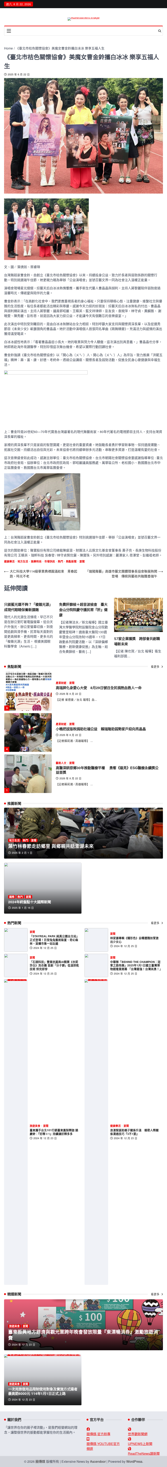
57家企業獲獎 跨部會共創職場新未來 (137, 641)
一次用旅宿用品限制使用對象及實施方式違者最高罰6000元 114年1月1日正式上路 (42, 1391)
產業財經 (61, 682)
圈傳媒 (40, 1461)
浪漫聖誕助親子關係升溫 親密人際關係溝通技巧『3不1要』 (134, 1132)
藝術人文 (61, 721)
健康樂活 (9, 561)
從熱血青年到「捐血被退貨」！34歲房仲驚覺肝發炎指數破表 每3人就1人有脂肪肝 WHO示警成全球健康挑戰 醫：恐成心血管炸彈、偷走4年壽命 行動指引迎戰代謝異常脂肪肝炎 (107, 770)
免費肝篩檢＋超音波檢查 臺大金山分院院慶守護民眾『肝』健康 (83, 609)
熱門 (60, 561)
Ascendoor (98, 1461)
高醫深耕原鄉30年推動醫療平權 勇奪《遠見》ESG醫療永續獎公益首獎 (107, 729)
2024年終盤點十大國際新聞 (29, 901)
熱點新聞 (71, 561)
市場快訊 (49, 561)
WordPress (134, 1461)
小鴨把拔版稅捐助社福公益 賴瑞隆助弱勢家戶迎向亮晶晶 (101, 687)
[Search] (160, 31)
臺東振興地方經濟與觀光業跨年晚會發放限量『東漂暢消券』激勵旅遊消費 (83, 1334)
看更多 (155, 666)
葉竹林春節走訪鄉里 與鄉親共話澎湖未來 (51, 846)
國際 (11, 897)
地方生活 (23, 561)
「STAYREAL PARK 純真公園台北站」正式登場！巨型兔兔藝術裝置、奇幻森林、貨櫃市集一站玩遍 (54, 939)
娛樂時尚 (36, 561)
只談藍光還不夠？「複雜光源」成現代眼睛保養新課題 (28, 607)
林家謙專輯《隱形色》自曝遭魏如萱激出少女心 (134, 940)
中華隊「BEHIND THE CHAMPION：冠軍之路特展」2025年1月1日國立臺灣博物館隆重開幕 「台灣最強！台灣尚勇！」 (136, 965)
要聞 (82, 561)
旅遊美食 (35, 1125)
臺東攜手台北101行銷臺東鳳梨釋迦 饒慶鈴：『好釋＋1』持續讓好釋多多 (54, 1132)
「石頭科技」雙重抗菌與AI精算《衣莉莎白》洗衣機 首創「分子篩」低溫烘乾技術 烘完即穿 (54, 965)
